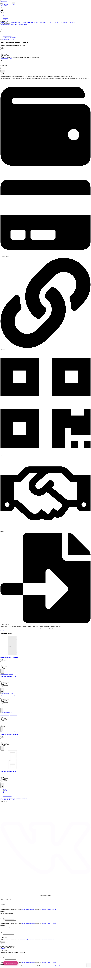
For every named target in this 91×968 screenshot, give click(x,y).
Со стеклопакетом (71, 22)
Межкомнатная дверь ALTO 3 (8, 715)
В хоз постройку (56, 22)
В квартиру (65, 22)
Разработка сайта (43, 895)
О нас (4, 791)
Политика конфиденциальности (7, 798)
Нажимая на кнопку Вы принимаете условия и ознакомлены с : (29, 909)
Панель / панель (22, 22)
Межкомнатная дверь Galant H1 (9, 657)
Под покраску (20, 24)
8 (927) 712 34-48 (11, 4)
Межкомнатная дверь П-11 (7, 695)
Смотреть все (3, 948)
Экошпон (12, 24)
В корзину (3, 70)
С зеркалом (16, 22)
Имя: (1, 904)
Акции (1, 13)
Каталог (4, 789)
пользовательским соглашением (49, 909)
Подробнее (2, 630)
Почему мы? (5, 18)
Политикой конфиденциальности (62, 965)
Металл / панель (10, 22)
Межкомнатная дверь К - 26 (8, 676)
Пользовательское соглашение (20, 798)
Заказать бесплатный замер (6, 58)
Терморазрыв (29, 22)
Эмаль (15, 24)
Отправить (3, 911)
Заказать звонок (3, 5)
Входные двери (3, 22)
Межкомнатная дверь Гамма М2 (9, 734)
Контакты (5, 16)
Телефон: (2, 906)
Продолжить (3, 966)
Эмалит (25, 24)
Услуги (4, 15)
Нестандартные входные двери (45, 22)
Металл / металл (35, 22)
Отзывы (4, 19)
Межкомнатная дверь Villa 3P (8, 771)
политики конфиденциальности (28, 909)
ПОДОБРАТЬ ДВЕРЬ (10, 963)
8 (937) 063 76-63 (4, 4)
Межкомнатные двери (5, 24)
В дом (61, 22)
